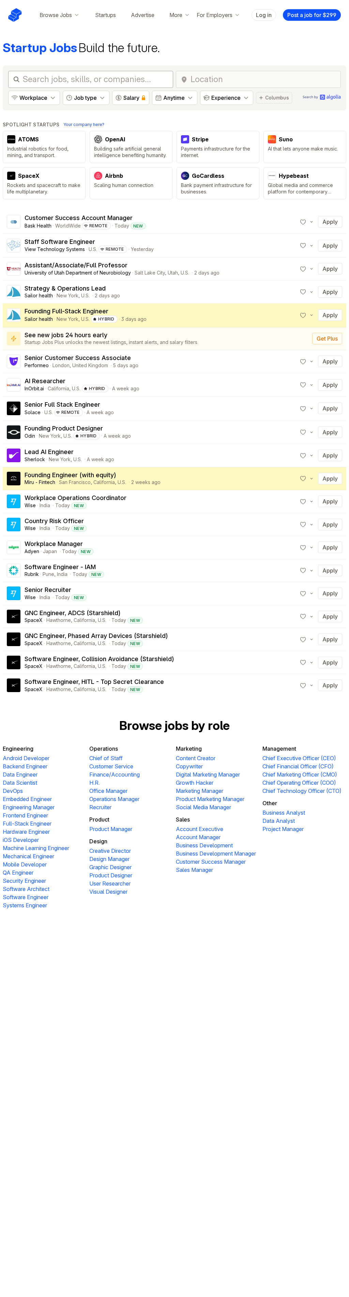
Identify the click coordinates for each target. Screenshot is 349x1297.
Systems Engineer (25, 905)
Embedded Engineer (27, 799)
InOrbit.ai (34, 388)
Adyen (32, 551)
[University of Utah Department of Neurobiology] (13, 269)
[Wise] (13, 501)
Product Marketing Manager (210, 799)
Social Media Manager (203, 807)
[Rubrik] (13, 570)
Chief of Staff (106, 758)
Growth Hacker (194, 782)
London (61, 365)
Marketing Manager (199, 790)
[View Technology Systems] (13, 245)
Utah (173, 273)
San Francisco (75, 482)
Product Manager (110, 829)
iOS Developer (21, 840)
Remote (98, 225)
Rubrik (32, 574)
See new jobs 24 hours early (66, 335)
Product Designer (110, 875)
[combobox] (263, 79)
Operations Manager (114, 799)
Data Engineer (20, 774)
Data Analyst (278, 820)
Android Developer (26, 758)
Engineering (18, 748)
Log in (264, 15)
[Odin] (13, 432)
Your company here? (83, 124)
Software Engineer (25, 897)
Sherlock (35, 459)
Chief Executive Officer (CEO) (299, 758)
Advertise (142, 15)
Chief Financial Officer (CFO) (298, 766)
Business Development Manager (216, 853)
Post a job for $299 (311, 15)
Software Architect (26, 889)
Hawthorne (58, 620)
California (58, 388)
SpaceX (34, 620)
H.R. (94, 782)
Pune (48, 574)
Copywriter (189, 766)
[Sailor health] (13, 292)
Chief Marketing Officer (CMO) (299, 774)
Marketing (189, 748)
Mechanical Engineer (28, 856)
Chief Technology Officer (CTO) (302, 790)
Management (279, 748)
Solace (33, 412)
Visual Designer (108, 891)
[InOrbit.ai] (13, 385)
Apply (330, 221)
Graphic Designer (110, 867)
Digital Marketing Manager (208, 774)
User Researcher (110, 883)
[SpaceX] (13, 616)
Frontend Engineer (25, 815)
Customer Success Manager (211, 861)
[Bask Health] (13, 222)
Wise (30, 505)
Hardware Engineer (26, 831)
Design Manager (109, 859)
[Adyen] (13, 547)
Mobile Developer (25, 864)
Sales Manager (194, 869)
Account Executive (199, 829)
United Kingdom (90, 365)
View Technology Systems (55, 249)
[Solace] (13, 408)
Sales (183, 819)
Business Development (204, 845)
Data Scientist (20, 782)
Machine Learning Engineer (36, 848)
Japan (50, 551)
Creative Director (110, 850)
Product (99, 819)
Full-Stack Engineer (27, 823)
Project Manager (283, 829)
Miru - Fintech (40, 482)
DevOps (13, 790)
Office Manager (108, 790)
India (45, 505)
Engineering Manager (29, 807)
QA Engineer (18, 872)
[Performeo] (13, 361)
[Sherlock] (13, 455)
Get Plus (327, 338)
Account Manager (198, 837)
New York (67, 295)
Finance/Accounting (114, 774)
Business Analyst (283, 812)
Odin (30, 436)
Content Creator (195, 758)
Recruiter (100, 807)
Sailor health (39, 295)
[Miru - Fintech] (13, 478)
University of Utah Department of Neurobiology (78, 273)
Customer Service (111, 766)
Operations (103, 748)
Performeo (37, 365)
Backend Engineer (25, 766)
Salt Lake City (150, 273)
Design (98, 841)
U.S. (93, 249)
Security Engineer (24, 880)
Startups (105, 15)
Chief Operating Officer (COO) (299, 782)
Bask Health (38, 226)
